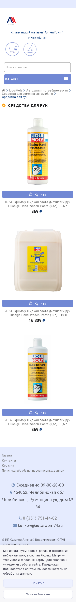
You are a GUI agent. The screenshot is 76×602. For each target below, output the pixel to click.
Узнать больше (38, 594)
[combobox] (37, 67)
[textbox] (37, 67)
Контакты (9, 460)
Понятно (38, 583)
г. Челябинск (37, 35)
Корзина (8, 465)
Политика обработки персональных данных (33, 470)
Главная (8, 455)
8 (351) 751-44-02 (40, 518)
